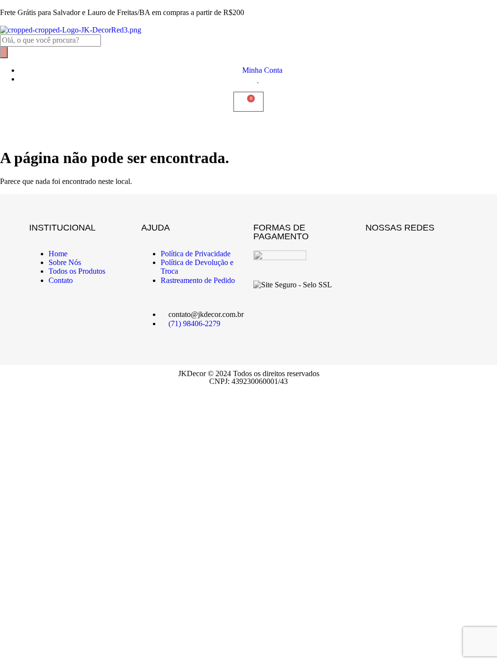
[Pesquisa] (4, 52)
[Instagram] (406, 254)
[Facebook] (377, 254)
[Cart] (248, 102)
